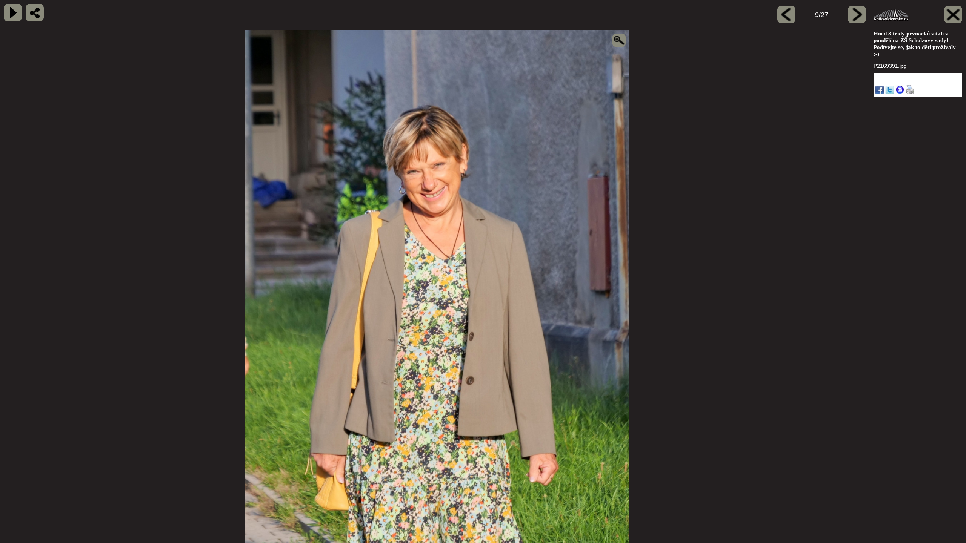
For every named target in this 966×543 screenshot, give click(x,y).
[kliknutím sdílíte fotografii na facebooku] (35, 12)
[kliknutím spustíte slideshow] (13, 12)
